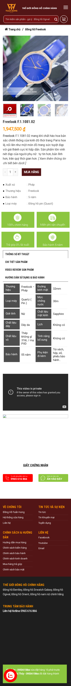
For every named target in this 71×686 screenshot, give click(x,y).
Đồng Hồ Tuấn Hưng (14, 512)
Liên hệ (7, 522)
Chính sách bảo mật (13, 569)
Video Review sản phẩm (19, 269)
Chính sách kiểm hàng (15, 547)
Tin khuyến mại (46, 517)
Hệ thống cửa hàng (13, 517)
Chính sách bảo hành (14, 553)
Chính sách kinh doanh (15, 558)
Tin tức (42, 512)
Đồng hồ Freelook (35, 29)
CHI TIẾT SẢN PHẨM (16, 261)
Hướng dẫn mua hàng (14, 542)
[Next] (62, 68)
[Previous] (7, 68)
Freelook (9, 136)
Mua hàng (31, 172)
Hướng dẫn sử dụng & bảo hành (24, 277)
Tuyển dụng (44, 522)
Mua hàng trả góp (12, 564)
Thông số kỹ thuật (17, 254)
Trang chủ (14, 29)
